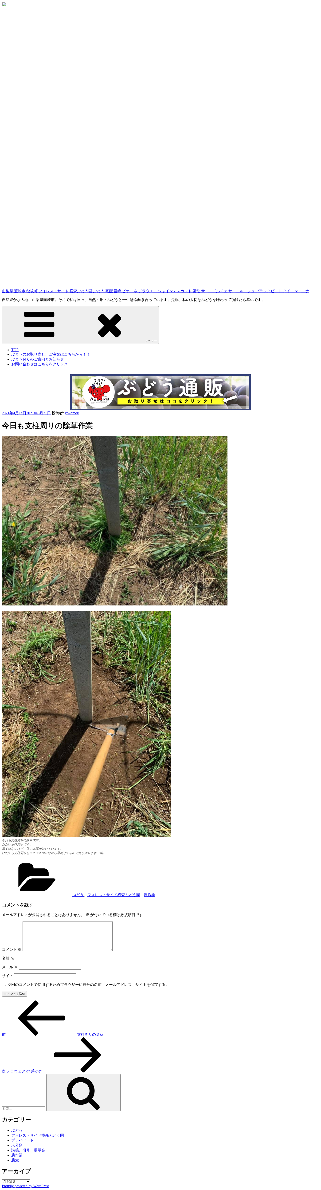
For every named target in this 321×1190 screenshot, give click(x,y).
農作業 (149, 895)
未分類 (17, 1145)
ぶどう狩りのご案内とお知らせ (37, 359)
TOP (15, 350)
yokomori (72, 413)
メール (10, 967)
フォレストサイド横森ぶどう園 (113, 895)
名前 (8, 958)
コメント (12, 950)
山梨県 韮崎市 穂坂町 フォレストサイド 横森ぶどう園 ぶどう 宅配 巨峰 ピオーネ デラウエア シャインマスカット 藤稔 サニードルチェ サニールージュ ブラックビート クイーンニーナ (155, 291)
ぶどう (78, 895)
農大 (15, 1160)
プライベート (22, 1140)
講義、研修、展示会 (28, 1150)
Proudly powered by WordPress (25, 1186)
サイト (7, 976)
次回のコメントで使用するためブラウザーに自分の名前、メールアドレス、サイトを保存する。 (88, 985)
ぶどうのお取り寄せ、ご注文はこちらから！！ (50, 354)
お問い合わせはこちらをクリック (39, 364)
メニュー (151, 341)
